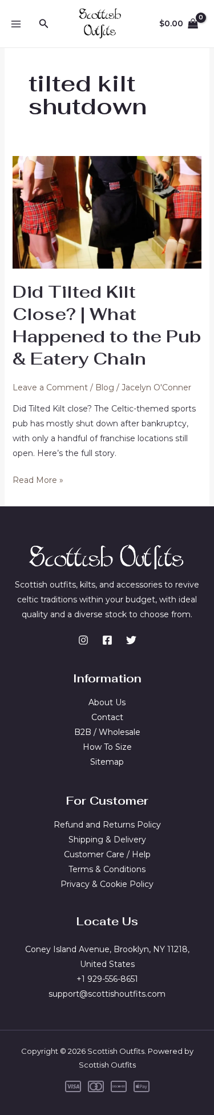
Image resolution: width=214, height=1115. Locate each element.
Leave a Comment (50, 387)
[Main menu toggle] (16, 24)
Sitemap (107, 762)
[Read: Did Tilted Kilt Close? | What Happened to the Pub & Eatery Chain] (107, 211)
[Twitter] (131, 640)
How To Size (107, 747)
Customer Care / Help (107, 854)
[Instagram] (83, 640)
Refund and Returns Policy (107, 825)
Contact (107, 717)
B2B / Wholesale (107, 732)
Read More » (38, 480)
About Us (107, 702)
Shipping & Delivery (107, 839)
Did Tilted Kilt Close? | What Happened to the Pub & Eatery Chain (107, 325)
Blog (104, 387)
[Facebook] (107, 640)
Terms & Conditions (107, 869)
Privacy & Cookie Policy (107, 884)
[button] (44, 24)
